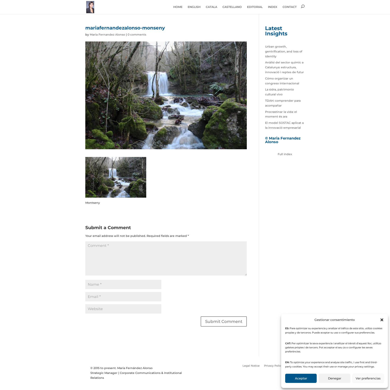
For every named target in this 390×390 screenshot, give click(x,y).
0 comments (137, 34)
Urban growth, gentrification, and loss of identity (283, 51)
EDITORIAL (255, 7)
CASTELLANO (232, 7)
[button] (382, 320)
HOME (177, 7)
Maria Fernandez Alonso (107, 34)
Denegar (334, 378)
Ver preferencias (368, 378)
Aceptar (301, 378)
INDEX (272, 7)
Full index (285, 154)
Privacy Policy (273, 365)
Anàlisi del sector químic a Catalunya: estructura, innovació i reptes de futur (284, 67)
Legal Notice (251, 365)
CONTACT (290, 7)
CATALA (211, 7)
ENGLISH (194, 7)
